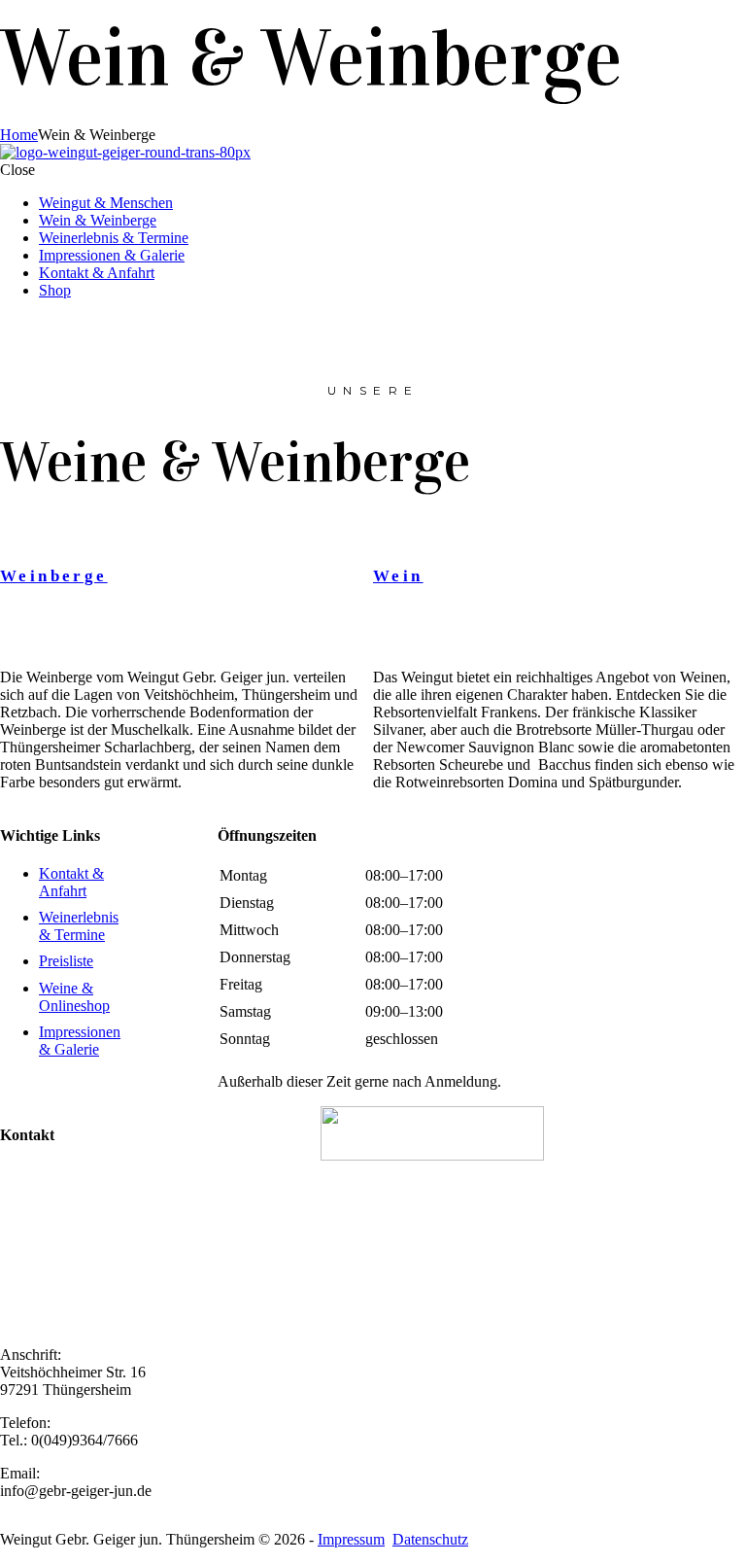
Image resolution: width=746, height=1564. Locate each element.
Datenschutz (430, 1539)
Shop (55, 290)
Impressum (351, 1539)
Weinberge (54, 576)
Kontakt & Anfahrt (96, 272)
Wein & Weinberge (97, 220)
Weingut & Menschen (106, 202)
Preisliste (66, 961)
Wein (398, 576)
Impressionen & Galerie (112, 255)
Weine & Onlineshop (74, 997)
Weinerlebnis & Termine (113, 237)
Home (19, 134)
